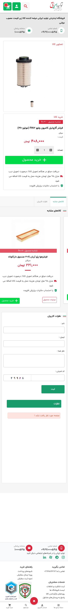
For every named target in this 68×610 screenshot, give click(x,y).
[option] (34, 74)
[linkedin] (44, 557)
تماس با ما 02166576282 (54, 571)
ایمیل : (62, 337)
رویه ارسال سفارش (24, 574)
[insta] (63, 557)
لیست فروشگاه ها (57, 590)
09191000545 (49, 32)
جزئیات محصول (55, 299)
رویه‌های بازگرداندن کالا (55, 593)
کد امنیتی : (60, 371)
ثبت (53, 389)
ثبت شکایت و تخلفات (56, 586)
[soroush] (57, 557)
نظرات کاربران (42, 201)
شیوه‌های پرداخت (25, 571)
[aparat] (50, 557)
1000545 (20, 32)
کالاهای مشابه (58, 201)
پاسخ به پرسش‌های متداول (54, 597)
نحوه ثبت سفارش (24, 578)
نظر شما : (61, 351)
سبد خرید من (6, 5)
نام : (63, 323)
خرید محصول (31, 159)
